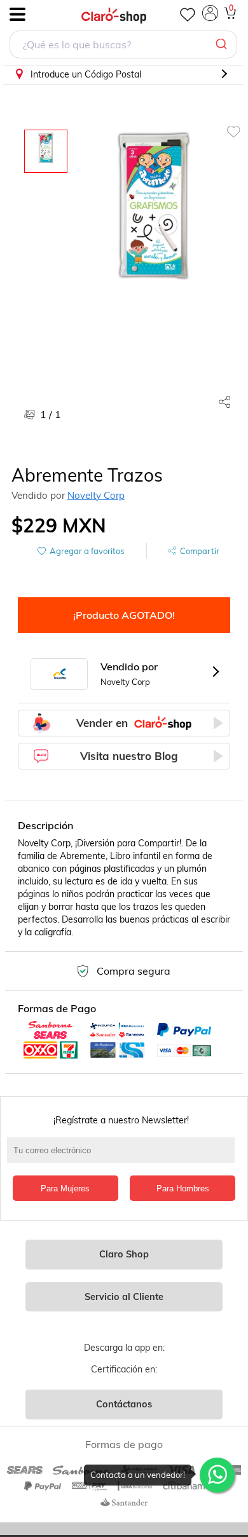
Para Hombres (182, 1188)
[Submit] (223, 44)
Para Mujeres (65, 1188)
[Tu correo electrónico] (124, 1156)
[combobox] (123, 46)
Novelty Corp (96, 495)
